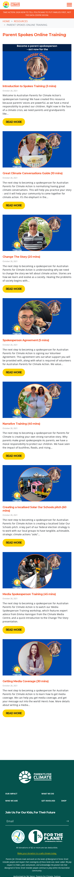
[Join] (66, 821)
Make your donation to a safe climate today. (37, 853)
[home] (10, 4)
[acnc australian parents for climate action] (19, 836)
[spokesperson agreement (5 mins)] (37, 316)
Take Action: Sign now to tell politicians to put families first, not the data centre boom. (37, 13)
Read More (14, 122)
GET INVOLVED (48, 800)
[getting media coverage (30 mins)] (37, 657)
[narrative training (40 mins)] (37, 400)
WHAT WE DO (47, 793)
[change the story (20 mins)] (37, 233)
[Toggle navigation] (69, 4)
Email (10, 821)
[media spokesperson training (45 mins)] (37, 570)
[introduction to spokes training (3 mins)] (37, 62)
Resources (21, 21)
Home (6, 21)
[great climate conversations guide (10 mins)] (37, 149)
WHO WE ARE (11, 800)
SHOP (63, 800)
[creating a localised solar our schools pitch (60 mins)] (37, 483)
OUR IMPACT (11, 793)
